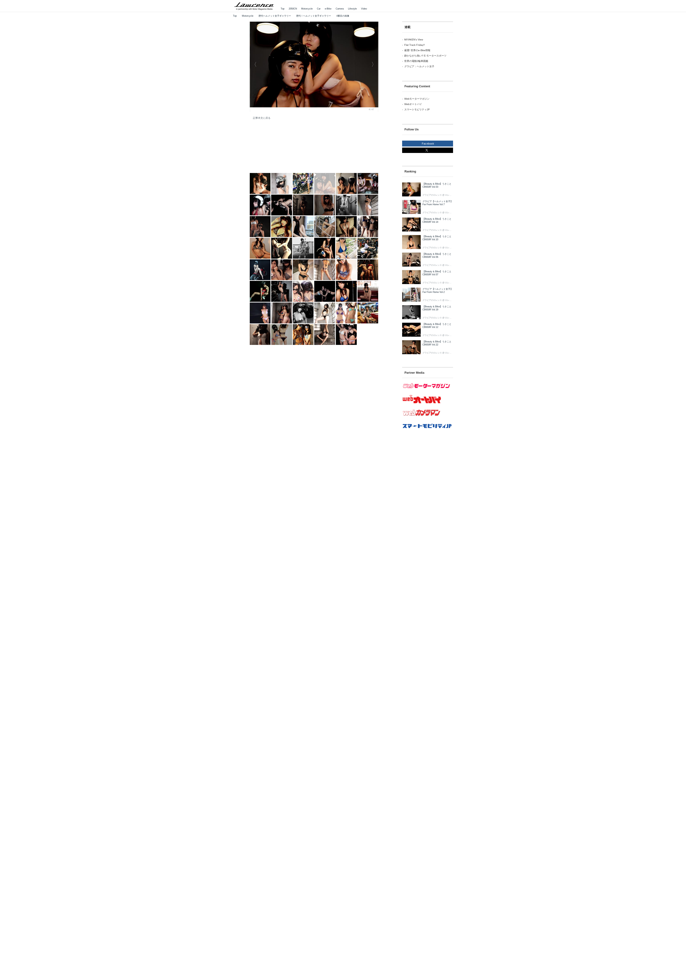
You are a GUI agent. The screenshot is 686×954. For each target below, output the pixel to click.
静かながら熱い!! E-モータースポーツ (425, 55)
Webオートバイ (413, 104)
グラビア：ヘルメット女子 (419, 66)
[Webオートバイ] (427, 403)
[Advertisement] (276, 148)
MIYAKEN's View (413, 39)
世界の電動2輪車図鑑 (416, 61)
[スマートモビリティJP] (427, 430)
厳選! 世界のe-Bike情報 (417, 50)
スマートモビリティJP (417, 109)
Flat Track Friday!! (414, 44)
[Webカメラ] (427, 417)
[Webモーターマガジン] (427, 390)
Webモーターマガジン (416, 98)
